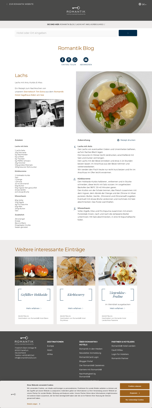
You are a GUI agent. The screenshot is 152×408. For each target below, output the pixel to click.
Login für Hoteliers (120, 354)
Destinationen (55, 342)
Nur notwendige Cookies (135, 400)
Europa (50, 346)
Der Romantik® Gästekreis (91, 365)
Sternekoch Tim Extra (34, 92)
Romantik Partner (120, 358)
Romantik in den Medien (90, 349)
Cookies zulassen (134, 386)
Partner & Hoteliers (123, 342)
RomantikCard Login (89, 357)
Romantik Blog (67, 24)
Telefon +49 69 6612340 (24, 355)
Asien (49, 350)
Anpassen (133, 393)
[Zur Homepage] (76, 10)
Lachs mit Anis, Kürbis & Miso (90, 24)
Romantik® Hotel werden (123, 346)
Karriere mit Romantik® (90, 369)
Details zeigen (32, 404)
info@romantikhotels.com (25, 358)
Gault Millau (117, 350)
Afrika (50, 354)
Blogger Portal (86, 361)
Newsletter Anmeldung (90, 353)
